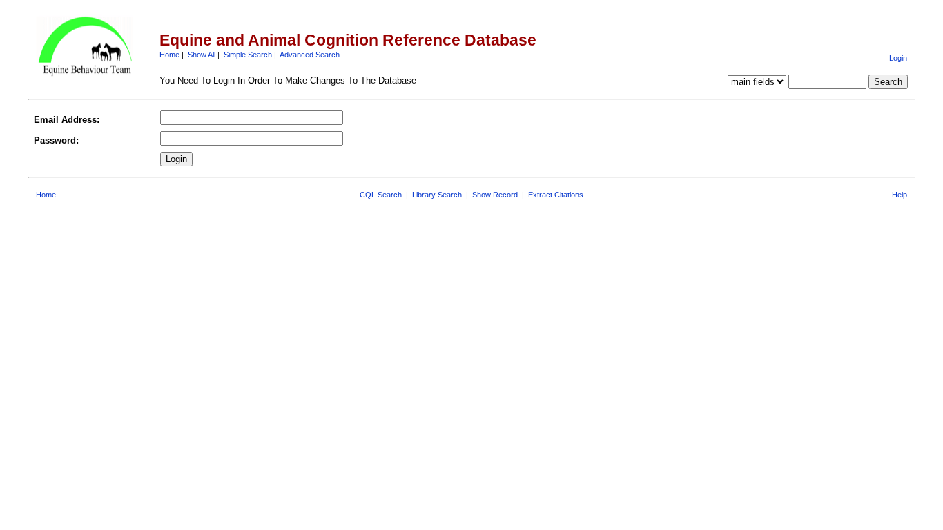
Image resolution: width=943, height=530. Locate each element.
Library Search (437, 194)
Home (169, 54)
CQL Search (381, 194)
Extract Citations (555, 194)
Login (898, 58)
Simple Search (248, 54)
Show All (201, 54)
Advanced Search (310, 54)
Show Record (495, 194)
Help (899, 194)
